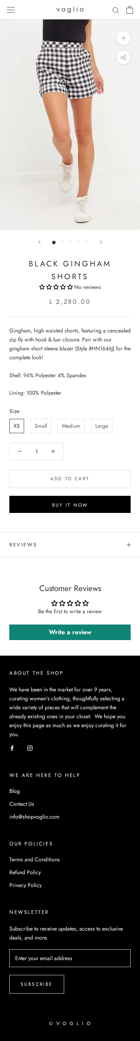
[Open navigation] (11, 10)
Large (101, 426)
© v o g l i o (70, 1023)
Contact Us (21, 804)
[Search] (115, 10)
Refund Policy (25, 872)
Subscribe (37, 984)
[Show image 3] (70, 242)
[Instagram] (30, 747)
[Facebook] (12, 747)
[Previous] (39, 242)
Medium (71, 426)
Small (41, 426)
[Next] (101, 242)
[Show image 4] (78, 242)
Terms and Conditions (34, 859)
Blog (14, 791)
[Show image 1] (54, 242)
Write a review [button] (70, 632)
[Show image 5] (86, 242)
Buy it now (70, 505)
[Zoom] (123, 38)
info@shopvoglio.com (34, 817)
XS (17, 426)
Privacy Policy (25, 885)
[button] (56, 287)
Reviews (23, 544)
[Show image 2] (62, 242)
